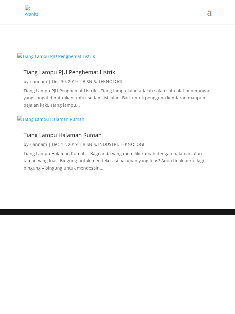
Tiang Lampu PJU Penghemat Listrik (69, 72)
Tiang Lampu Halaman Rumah (63, 135)
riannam (38, 81)
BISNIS (89, 81)
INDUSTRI (108, 144)
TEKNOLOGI (110, 81)
